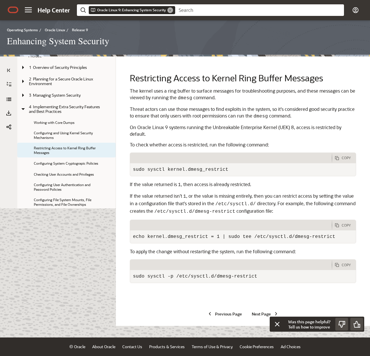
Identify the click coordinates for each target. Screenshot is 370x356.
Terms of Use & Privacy (212, 346)
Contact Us (132, 346)
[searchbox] (260, 10)
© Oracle (77, 346)
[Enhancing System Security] (8, 99)
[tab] (231, 158)
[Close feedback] (277, 324)
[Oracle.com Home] (13, 10)
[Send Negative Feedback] (341, 324)
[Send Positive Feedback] (356, 324)
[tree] (66, 176)
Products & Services (167, 346)
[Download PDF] (8, 113)
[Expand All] (8, 84)
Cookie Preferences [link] (257, 346)
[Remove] (170, 10)
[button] (28, 9)
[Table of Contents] (8, 70)
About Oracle (103, 346)
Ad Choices (291, 346)
